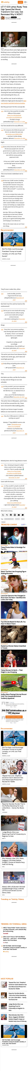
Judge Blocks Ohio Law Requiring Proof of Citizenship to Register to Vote (14, 834)
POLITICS (17, 519)
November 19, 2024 (14, 477)
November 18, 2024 (19, 138)
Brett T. (4, 838)
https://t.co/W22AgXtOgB (14, 115)
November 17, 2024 (19, 121)
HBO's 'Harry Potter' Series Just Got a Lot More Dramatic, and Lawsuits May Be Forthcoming (14, 929)
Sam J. (3, 866)
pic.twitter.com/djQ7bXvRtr (14, 473)
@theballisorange (16, 424)
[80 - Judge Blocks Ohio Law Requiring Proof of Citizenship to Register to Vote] (4, 1006)
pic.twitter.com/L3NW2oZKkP (14, 134)
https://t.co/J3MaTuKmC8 (14, 503)
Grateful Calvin (6, 259)
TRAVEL (3, 522)
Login (20, 2)
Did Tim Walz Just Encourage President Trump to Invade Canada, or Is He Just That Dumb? (15, 947)
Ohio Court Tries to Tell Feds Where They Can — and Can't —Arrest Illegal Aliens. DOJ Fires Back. (14, 938)
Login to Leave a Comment (14, 717)
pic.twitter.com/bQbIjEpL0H (14, 117)
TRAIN (23, 519)
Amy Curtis (8, 17)
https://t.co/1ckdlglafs (14, 426)
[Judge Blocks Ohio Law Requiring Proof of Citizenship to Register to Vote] (14, 823)
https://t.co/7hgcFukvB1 (14, 471)
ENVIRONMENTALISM (9, 519)
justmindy (4, 812)
